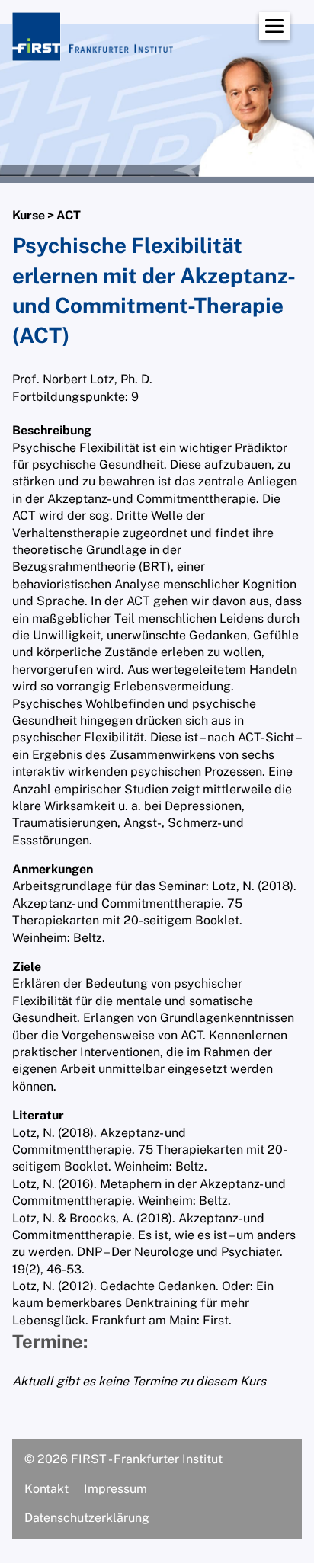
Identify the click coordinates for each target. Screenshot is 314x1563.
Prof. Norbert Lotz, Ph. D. (82, 379)
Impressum (115, 1488)
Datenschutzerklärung (86, 1517)
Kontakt (46, 1488)
